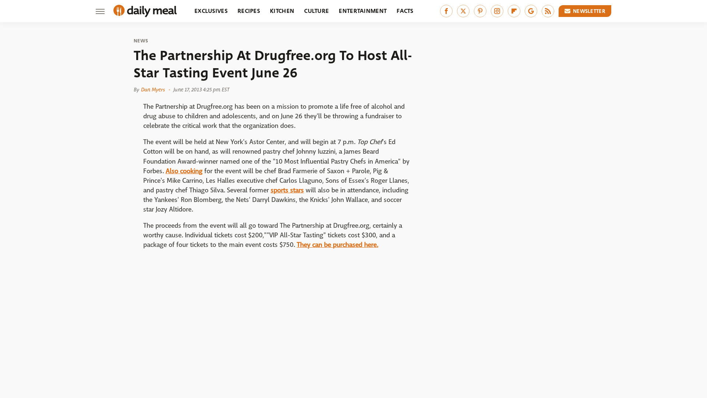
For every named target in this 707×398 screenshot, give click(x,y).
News (141, 40)
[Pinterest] (480, 11)
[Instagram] (497, 11)
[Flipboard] (514, 11)
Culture (316, 11)
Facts (405, 11)
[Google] (531, 11)
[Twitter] (463, 11)
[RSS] (548, 11)
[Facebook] (446, 11)
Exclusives (211, 11)
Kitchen (282, 11)
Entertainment (363, 11)
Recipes (249, 11)
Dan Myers (153, 89)
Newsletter (589, 11)
